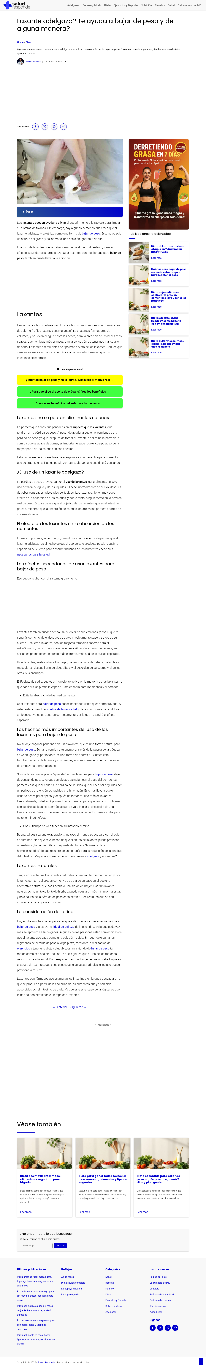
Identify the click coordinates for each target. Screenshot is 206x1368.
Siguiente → (78, 1007)
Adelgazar (73, 5)
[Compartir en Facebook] (35, 126)
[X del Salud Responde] (168, 1330)
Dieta (107, 5)
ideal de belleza (63, 927)
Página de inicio (158, 1276)
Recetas (160, 5)
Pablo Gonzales (33, 62)
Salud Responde (46, 1362)
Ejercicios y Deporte (126, 5)
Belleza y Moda (92, 5)
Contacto (154, 1288)
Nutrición (146, 5)
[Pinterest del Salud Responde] (175, 1330)
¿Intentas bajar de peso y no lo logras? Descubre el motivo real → (70, 380)
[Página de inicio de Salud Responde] (17, 5)
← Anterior (60, 1007)
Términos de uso (158, 1306)
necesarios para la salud (33, 554)
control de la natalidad (62, 709)
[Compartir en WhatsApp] (54, 126)
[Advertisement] (103, 93)
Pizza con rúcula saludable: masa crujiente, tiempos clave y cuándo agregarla (35, 1310)
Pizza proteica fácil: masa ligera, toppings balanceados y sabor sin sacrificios (35, 1281)
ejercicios (23, 948)
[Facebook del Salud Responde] (153, 1330)
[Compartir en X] (44, 126)
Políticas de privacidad (162, 1294)
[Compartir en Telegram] (63, 126)
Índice (29, 211)
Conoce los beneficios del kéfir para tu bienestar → (70, 403)
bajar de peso (91, 233)
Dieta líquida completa (73, 1282)
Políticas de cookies (160, 1300)
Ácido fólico (67, 1276)
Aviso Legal (156, 1312)
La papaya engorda (71, 1288)
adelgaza (93, 856)
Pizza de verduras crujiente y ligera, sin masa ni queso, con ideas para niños (35, 1296)
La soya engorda (70, 1294)
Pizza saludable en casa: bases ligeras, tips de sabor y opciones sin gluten (36, 1339)
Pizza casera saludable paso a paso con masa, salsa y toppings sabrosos (36, 1325)
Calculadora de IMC (189, 5)
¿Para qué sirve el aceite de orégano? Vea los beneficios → (70, 391)
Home (20, 42)
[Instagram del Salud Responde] (160, 1330)
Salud (171, 5)
